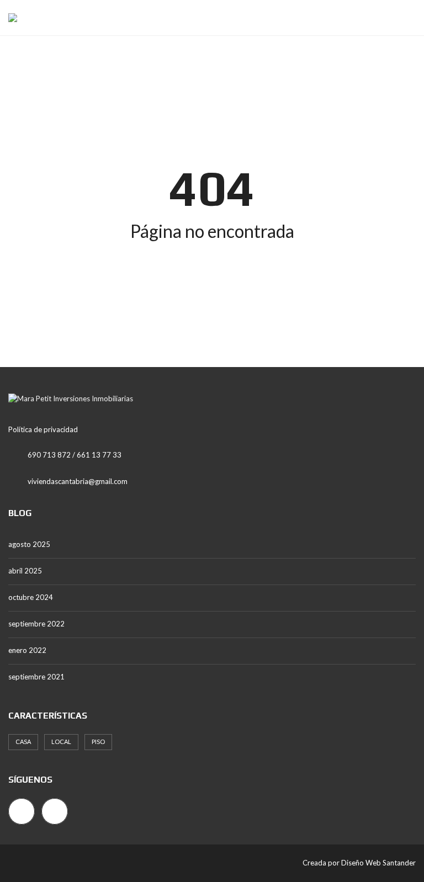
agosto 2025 (29, 544)
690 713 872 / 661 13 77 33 (74, 454)
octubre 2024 (30, 597)
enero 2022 (27, 650)
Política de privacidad (43, 429)
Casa (23, 741)
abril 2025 (25, 570)
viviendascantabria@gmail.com (78, 481)
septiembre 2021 (36, 676)
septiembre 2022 (36, 623)
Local (61, 741)
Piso (98, 741)
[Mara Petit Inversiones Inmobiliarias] (8, 18)
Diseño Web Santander (378, 862)
